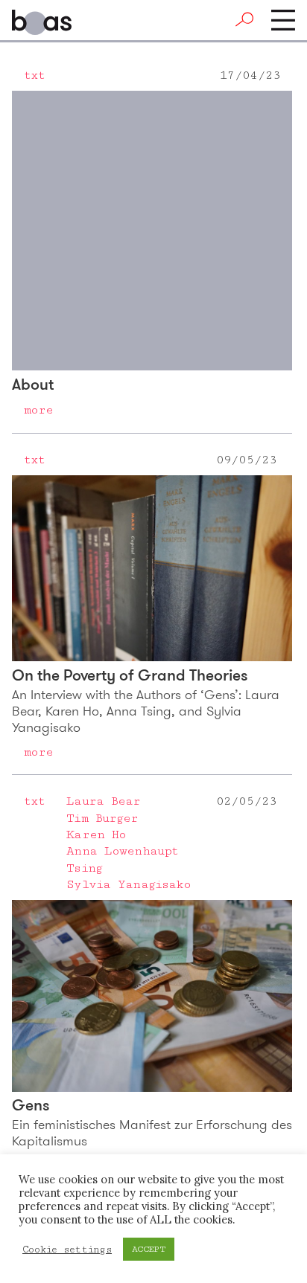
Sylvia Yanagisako (128, 884)
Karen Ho (96, 834)
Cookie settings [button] (67, 1249)
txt (34, 75)
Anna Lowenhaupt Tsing (122, 859)
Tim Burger (102, 818)
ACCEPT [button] (148, 1249)
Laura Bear (103, 801)
